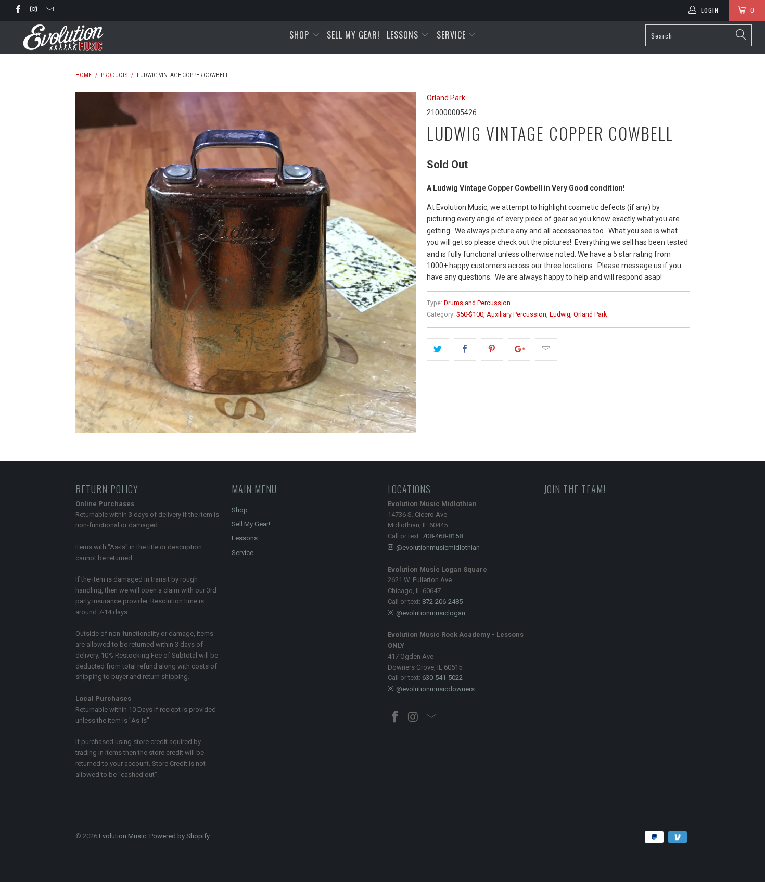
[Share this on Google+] (519, 349)
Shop (299, 35)
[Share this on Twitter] (438, 349)
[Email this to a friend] (546, 349)
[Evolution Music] (66, 37)
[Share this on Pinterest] (492, 349)
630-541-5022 (442, 678)
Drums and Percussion (477, 303)
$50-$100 (469, 314)
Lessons (404, 35)
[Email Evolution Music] (49, 10)
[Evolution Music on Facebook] (17, 10)
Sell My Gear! (353, 35)
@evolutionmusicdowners (435, 689)
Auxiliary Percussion (516, 314)
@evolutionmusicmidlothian (438, 547)
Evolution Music (122, 836)
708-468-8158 (442, 536)
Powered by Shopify (179, 836)
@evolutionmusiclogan (430, 613)
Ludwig (560, 314)
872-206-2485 (442, 602)
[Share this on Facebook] (465, 349)
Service (452, 35)
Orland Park (446, 98)
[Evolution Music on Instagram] (33, 10)
